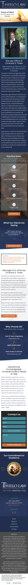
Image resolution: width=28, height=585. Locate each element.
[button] (2, 235)
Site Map (14, 529)
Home (14, 519)
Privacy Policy (14, 527)
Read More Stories (14, 246)
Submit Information (14, 445)
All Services (14, 214)
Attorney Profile (9, 316)
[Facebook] (13, 513)
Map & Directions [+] (14, 505)
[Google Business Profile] (15, 513)
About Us (14, 521)
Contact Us (14, 524)
